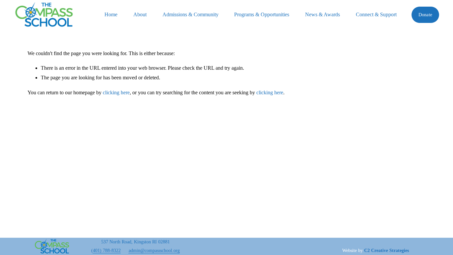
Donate (425, 14)
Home (110, 14)
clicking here (116, 92)
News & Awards (322, 14)
